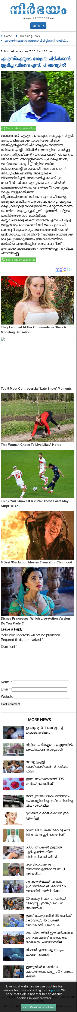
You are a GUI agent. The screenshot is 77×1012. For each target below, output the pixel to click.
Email (5, 690)
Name (6, 682)
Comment (9, 647)
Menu (37, 26)
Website (7, 697)
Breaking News (30, 36)
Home (8, 36)
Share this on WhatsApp (21, 128)
